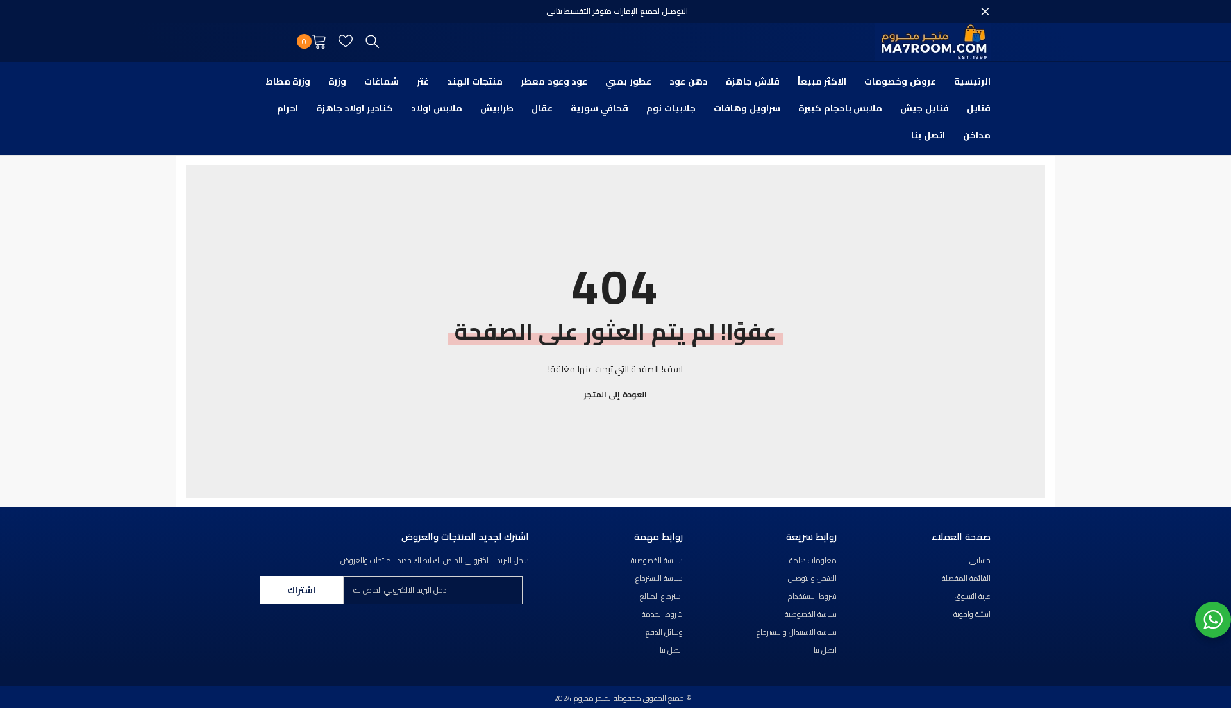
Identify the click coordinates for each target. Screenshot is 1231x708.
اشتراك (301, 590)
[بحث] (372, 41)
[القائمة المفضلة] (346, 41)
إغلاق (985, 11)
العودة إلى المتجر (615, 395)
